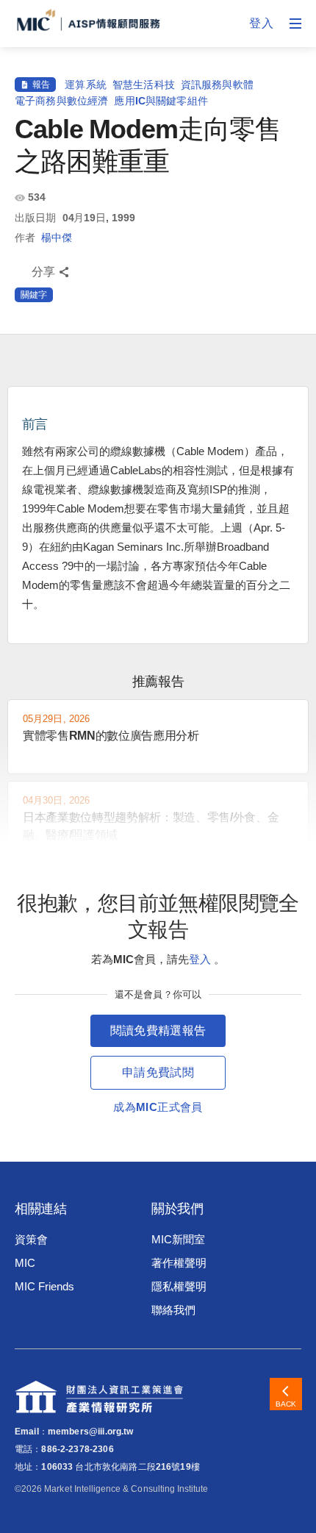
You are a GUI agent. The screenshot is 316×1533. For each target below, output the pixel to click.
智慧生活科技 (143, 84)
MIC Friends (44, 1286)
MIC (25, 1263)
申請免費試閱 (158, 1072)
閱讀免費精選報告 (158, 1030)
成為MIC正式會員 (157, 1107)
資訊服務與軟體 (217, 84)
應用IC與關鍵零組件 (161, 101)
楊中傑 (56, 237)
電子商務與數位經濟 (61, 101)
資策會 (31, 1239)
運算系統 (86, 84)
